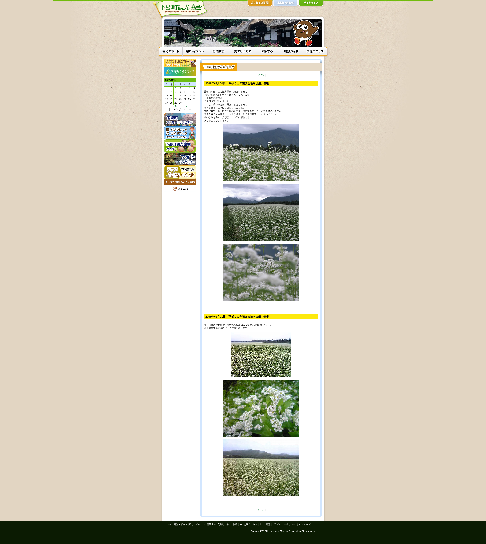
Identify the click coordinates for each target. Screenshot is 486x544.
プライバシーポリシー (283, 524)
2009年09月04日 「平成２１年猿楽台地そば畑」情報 (237, 83)
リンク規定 (265, 524)
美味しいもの (243, 52)
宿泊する (219, 52)
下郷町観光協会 (181, 9)
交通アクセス (315, 52)
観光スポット (171, 52)
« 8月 (176, 106)
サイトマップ (311, 4)
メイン (261, 75)
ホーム (168, 524)
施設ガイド (291, 52)
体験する (267, 52)
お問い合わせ (285, 4)
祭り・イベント (195, 52)
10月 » (184, 106)
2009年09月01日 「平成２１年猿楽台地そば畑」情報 (237, 316)
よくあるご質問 (260, 4)
